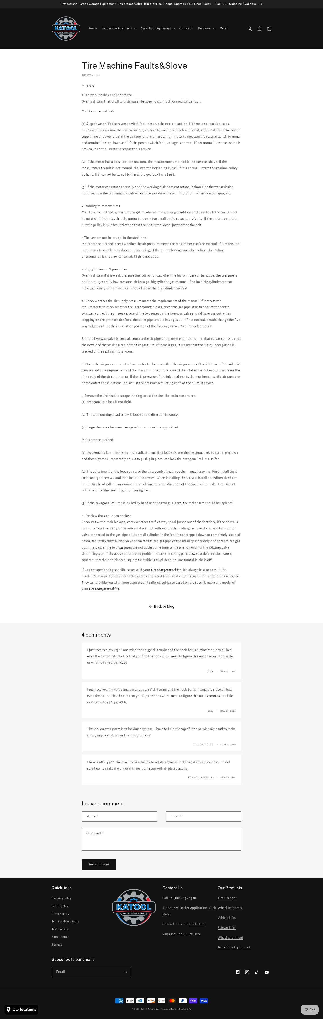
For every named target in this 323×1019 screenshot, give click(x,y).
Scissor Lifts (227, 927)
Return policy (60, 906)
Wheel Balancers (230, 908)
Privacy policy (60, 913)
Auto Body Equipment (234, 947)
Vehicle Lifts (227, 918)
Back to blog (164, 607)
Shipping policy (61, 898)
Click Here (196, 924)
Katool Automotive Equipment (156, 1009)
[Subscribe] (126, 972)
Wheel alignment (230, 937)
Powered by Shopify (181, 1009)
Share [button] (90, 85)
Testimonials (60, 929)
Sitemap (57, 944)
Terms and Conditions (65, 921)
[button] (119, 28)
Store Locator (60, 936)
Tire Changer (227, 898)
